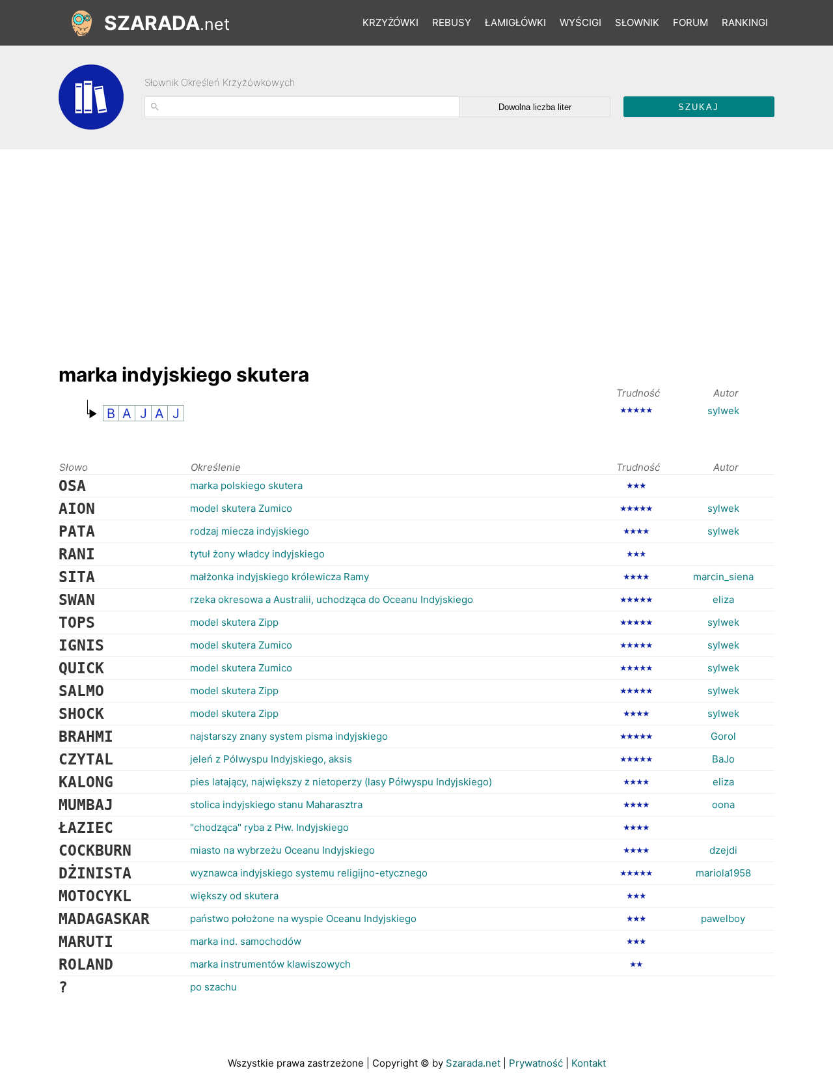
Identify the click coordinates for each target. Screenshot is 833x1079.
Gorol (723, 736)
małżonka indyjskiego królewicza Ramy (279, 576)
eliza (723, 599)
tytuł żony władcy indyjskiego (257, 554)
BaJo (723, 759)
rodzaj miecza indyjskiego (249, 531)
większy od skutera (234, 896)
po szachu (213, 987)
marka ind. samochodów (245, 941)
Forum (690, 22)
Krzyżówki (390, 22)
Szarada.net (473, 1063)
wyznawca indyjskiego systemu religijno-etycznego (309, 873)
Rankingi (745, 22)
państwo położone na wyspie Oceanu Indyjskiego (303, 918)
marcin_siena (723, 576)
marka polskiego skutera (246, 485)
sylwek (723, 410)
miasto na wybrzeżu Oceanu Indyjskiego (282, 850)
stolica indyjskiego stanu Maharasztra (276, 804)
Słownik (637, 22)
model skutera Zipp (234, 622)
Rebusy (451, 22)
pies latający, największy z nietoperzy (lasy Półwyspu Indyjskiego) (341, 782)
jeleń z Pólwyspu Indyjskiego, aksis (271, 759)
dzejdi (723, 850)
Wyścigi (580, 22)
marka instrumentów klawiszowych (270, 964)
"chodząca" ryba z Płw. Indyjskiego (269, 827)
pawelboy (723, 918)
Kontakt (588, 1063)
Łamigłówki (515, 22)
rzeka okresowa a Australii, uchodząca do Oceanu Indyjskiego (331, 599)
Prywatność (536, 1063)
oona (723, 804)
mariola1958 (723, 873)
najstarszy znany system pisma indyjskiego (289, 736)
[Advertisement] (295, 249)
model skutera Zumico (241, 508)
